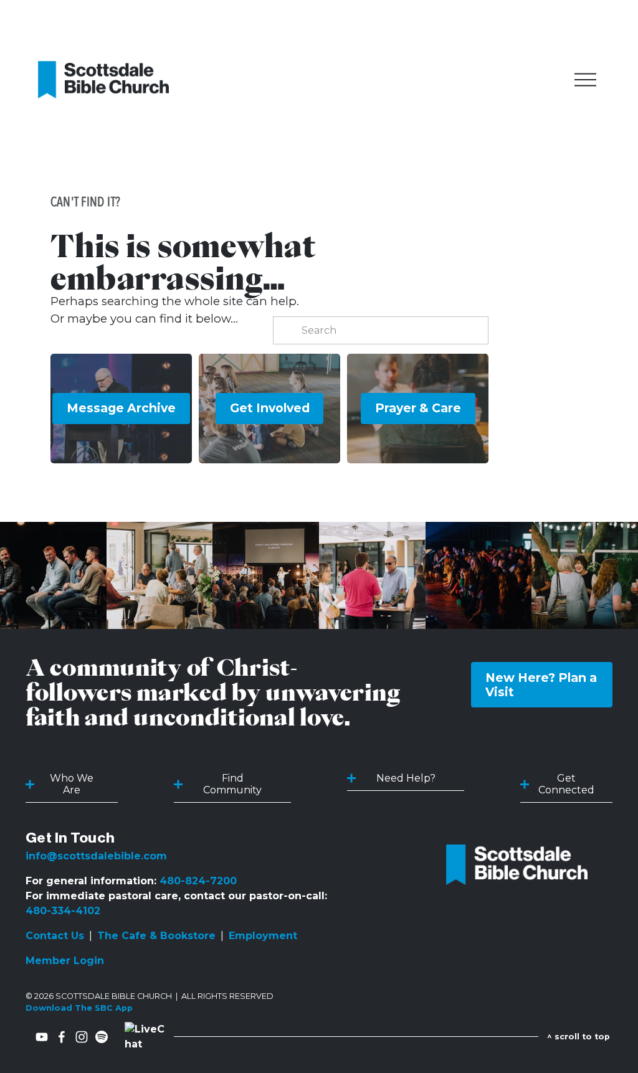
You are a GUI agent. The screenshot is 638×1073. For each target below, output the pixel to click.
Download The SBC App (79, 1008)
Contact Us (55, 936)
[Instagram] (81, 1037)
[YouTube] (42, 1037)
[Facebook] (61, 1037)
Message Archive (121, 408)
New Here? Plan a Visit (541, 685)
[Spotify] (101, 1037)
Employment (263, 936)
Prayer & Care (418, 408)
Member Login (65, 961)
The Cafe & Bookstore (156, 936)
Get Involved (270, 408)
